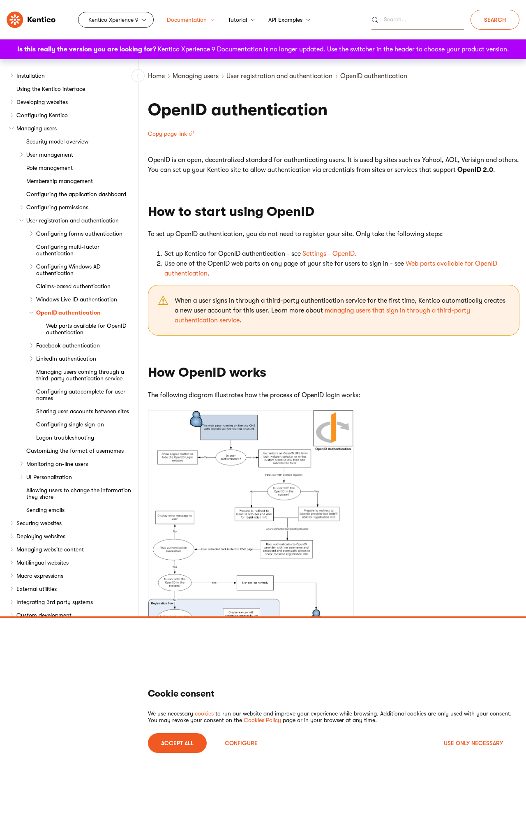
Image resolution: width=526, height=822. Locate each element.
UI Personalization (49, 477)
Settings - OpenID (328, 253)
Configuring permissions (57, 207)
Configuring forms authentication (79, 233)
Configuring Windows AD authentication (68, 269)
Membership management (59, 181)
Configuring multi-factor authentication (67, 250)
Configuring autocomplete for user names (80, 394)
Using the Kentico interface (50, 89)
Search (495, 19)
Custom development (44, 615)
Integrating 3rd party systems (54, 602)
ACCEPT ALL (177, 743)
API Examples (285, 19)
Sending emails (45, 510)
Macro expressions (39, 575)
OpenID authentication (68, 312)
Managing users (36, 128)
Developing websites (42, 102)
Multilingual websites (42, 562)
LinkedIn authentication (66, 358)
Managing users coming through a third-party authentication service (80, 375)
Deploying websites (40, 536)
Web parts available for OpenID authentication (86, 329)
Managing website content (50, 549)
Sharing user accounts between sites (82, 411)
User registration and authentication (72, 220)
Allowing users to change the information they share (78, 493)
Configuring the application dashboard (76, 194)
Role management (49, 167)
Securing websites (39, 523)
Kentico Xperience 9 (113, 19)
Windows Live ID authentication (76, 299)
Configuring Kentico (42, 115)
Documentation (187, 19)
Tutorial (237, 19)
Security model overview (57, 141)
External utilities (36, 589)
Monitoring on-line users (57, 464)
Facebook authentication (68, 345)
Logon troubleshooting (65, 437)
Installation (30, 75)
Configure (241, 743)
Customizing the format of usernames (75, 450)
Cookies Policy (262, 720)
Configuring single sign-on (70, 424)
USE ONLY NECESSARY (473, 743)
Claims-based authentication (73, 286)
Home (156, 76)
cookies (204, 713)
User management (49, 154)
